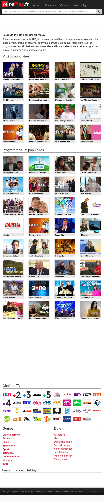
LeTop (57, 419)
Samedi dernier (62, 445)
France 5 (47, 394)
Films (6, 442)
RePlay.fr (5, 491)
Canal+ (37, 394)
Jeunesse (8, 453)
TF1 (7, 394)
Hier (56, 438)
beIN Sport (77, 410)
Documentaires (11, 456)
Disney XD (37, 419)
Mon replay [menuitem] (80, 5)
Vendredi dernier (63, 448)
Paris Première (87, 402)
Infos (5, 464)
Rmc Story (57, 402)
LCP (67, 419)
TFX (97, 394)
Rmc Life (67, 402)
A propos (79, 491)
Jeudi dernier (61, 452)
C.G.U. (87, 491)
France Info (17, 410)
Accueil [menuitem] (37, 5)
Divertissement (11, 434)
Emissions (9, 445)
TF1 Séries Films (27, 402)
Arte (67, 394)
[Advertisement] (52, 23)
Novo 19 (7, 410)
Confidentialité (67, 491)
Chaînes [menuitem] (50, 5)
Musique (7, 460)
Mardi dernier (61, 459)
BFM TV (37, 410)
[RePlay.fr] (16, 4)
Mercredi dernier (63, 455)
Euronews (57, 410)
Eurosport (87, 410)
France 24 (67, 410)
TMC (87, 394)
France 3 (27, 394)
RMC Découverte (47, 402)
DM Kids (47, 419)
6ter (37, 402)
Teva (77, 402)
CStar (17, 402)
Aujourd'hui (60, 434)
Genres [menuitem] (64, 5)
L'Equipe (97, 410)
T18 (97, 402)
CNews (27, 410)
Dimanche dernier (63, 441)
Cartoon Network (27, 419)
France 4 (7, 402)
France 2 (17, 394)
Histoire (87, 419)
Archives (96, 491)
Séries (6, 438)
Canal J (17, 419)
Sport (6, 449)
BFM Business (47, 410)
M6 (57, 394)
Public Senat (77, 419)
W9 (77, 394)
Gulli (7, 419)
